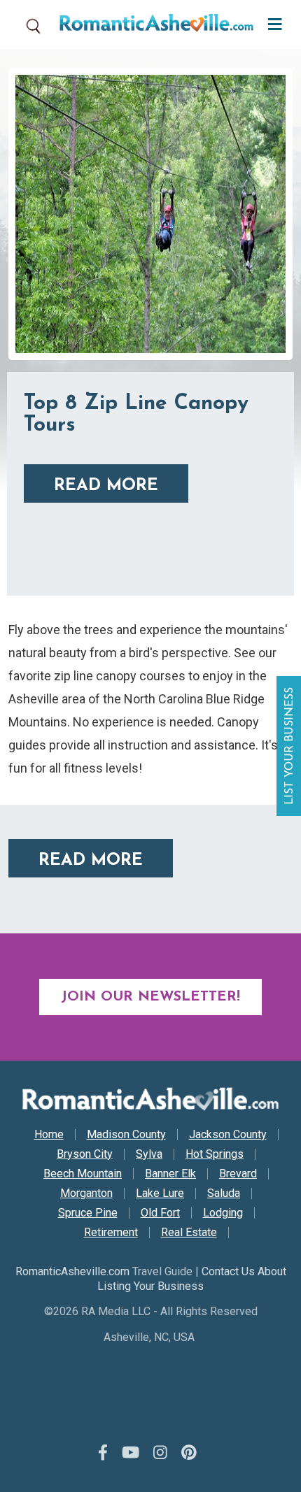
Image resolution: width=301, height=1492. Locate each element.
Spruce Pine (88, 1213)
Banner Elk (170, 1173)
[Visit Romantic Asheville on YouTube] (130, 1453)
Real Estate (189, 1232)
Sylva (149, 1154)
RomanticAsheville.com (72, 1271)
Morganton (86, 1193)
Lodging (223, 1213)
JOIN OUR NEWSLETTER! (150, 997)
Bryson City (85, 1154)
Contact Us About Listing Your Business (191, 1279)
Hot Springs (215, 1154)
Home (49, 1134)
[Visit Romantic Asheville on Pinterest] (189, 1453)
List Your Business (290, 746)
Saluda (223, 1193)
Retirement (111, 1232)
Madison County (126, 1134)
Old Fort (160, 1213)
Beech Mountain (82, 1173)
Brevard (238, 1173)
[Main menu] (271, 22)
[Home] (151, 24)
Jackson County (228, 1134)
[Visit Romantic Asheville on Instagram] (160, 1453)
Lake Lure (160, 1193)
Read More (106, 486)
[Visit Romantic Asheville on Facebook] (103, 1453)
